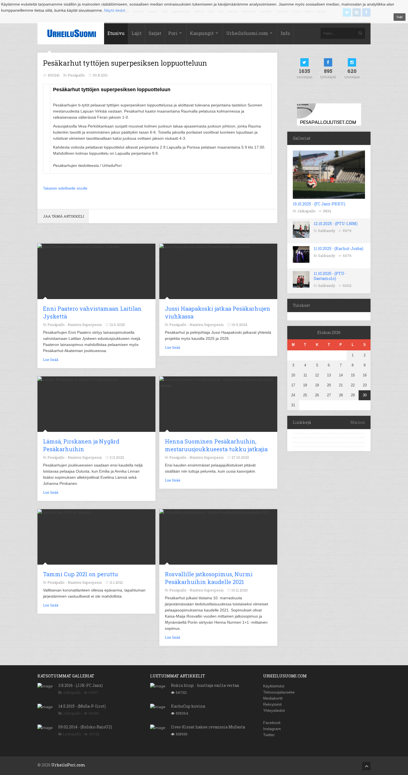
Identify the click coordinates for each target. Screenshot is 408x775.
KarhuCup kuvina (188, 706)
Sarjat (154, 33)
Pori (172, 33)
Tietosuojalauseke (279, 692)
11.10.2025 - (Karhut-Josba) (338, 248)
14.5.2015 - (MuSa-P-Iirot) (82, 706)
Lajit (137, 33)
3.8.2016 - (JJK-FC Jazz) (80, 685)
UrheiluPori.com (68, 765)
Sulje (399, 17)
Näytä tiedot (114, 10)
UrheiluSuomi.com (247, 33)
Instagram (272, 728)
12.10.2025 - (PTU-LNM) (335, 223)
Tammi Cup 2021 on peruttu (80, 574)
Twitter (269, 735)
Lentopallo (72, 733)
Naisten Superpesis (85, 324)
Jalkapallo (306, 210)
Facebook (272, 722)
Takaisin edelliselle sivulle (65, 188)
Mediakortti (273, 698)
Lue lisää (50, 359)
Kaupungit (202, 33)
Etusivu (116, 33)
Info (285, 33)
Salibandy (326, 230)
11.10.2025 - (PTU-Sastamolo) (330, 276)
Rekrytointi (272, 704)
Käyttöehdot (273, 686)
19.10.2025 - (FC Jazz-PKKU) (319, 204)
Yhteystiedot (274, 710)
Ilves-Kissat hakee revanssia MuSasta (208, 727)
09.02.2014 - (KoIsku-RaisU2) (85, 727)
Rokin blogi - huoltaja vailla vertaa (205, 685)
